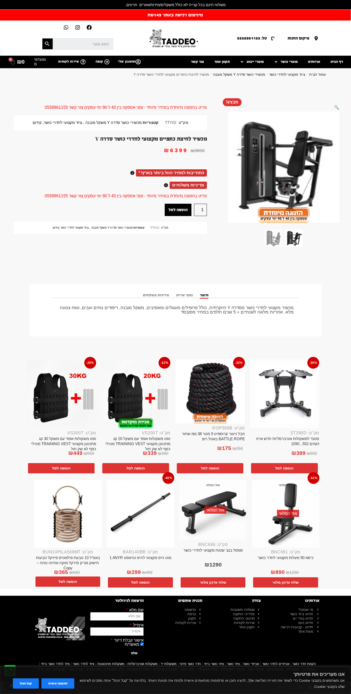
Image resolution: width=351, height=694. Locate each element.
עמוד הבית (317, 74)
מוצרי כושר (289, 62)
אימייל (138, 625)
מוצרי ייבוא (255, 62)
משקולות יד (169, 664)
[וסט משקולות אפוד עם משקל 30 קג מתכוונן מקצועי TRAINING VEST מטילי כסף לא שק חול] (61, 394)
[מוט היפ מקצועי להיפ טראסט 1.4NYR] (140, 514)
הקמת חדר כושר (304, 664)
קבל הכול (26, 683)
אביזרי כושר (251, 664)
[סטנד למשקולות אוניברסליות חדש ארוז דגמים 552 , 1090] (284, 394)
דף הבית (336, 62)
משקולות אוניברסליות (142, 664)
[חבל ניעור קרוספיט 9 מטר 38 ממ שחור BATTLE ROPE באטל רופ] (210, 391)
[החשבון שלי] (138, 61)
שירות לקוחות (68, 62)
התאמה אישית (57, 683)
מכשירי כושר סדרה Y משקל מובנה (239, 74)
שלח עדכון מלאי (285, 582)
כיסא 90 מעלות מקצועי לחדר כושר (285, 557)
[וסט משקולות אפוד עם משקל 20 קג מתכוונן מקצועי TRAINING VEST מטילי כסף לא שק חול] (136, 394)
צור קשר (197, 62)
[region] (175, 680)
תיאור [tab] (204, 295)
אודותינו (314, 62)
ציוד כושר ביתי (214, 664)
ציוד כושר (233, 664)
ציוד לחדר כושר (83, 664)
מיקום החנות (298, 38)
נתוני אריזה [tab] (184, 295)
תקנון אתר (222, 62)
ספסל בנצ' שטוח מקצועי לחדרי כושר (213, 550)
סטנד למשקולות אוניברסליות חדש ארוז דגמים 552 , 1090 (287, 441)
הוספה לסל (178, 209)
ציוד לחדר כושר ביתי (55, 664)
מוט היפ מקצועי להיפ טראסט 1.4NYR (140, 557)
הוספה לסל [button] (284, 468)
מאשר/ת (132, 644)
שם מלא (136, 610)
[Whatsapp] (66, 27)
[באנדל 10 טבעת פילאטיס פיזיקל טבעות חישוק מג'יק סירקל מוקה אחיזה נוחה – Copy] (68, 514)
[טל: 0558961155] (273, 38)
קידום (37, 123)
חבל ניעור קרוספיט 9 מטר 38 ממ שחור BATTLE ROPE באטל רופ (213, 436)
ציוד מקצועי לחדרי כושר (287, 74)
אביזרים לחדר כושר (275, 664)
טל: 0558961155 (252, 38)
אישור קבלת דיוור (128, 640)
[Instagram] (77, 27)
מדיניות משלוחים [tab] (156, 295)
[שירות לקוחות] (83, 61)
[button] (336, 107)
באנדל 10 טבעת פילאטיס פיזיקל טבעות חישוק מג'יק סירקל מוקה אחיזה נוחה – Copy (68, 562)
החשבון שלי (127, 62)
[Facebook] (89, 27)
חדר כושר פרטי (190, 664)
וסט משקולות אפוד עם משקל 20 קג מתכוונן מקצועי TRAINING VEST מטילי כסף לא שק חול (137, 443)
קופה (99, 62)
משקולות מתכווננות (110, 664)
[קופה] (106, 61)
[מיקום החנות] (316, 38)
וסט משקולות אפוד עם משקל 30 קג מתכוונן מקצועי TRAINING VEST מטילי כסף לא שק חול (63, 443)
